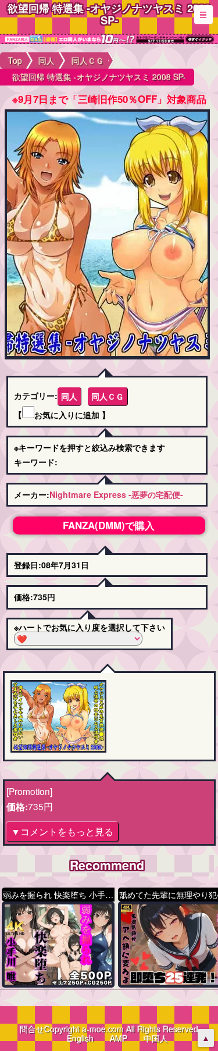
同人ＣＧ (107, 396)
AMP (118, 1038)
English (80, 1038)
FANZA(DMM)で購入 (109, 525)
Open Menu (203, 14)
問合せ (32, 1029)
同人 (69, 396)
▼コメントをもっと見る (62, 831)
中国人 (156, 1038)
